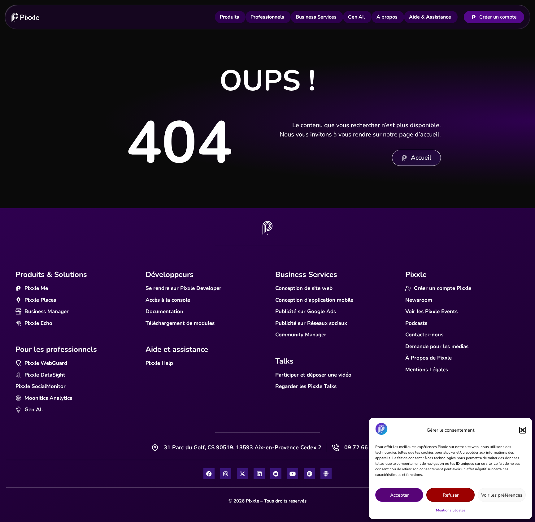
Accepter (399, 495)
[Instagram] (225, 473)
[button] (523, 430)
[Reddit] (275, 473)
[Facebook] (209, 473)
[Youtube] (292, 473)
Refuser (451, 495)
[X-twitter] (242, 473)
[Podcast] (326, 473)
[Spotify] (309, 473)
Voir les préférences (501, 495)
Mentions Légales (450, 510)
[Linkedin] (259, 473)
